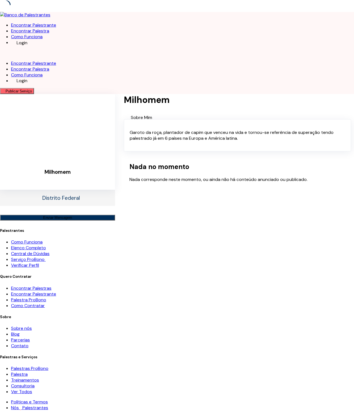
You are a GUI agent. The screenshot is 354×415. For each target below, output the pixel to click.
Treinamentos (25, 380)
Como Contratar (28, 305)
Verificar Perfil (25, 265)
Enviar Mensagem (57, 218)
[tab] (242, 117)
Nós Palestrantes (29, 408)
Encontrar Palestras (31, 288)
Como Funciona (27, 37)
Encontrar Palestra (30, 31)
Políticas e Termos (29, 402)
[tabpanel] (237, 135)
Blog (15, 334)
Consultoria (23, 386)
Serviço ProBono (28, 259)
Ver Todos (21, 392)
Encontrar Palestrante (33, 25)
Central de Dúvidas (30, 253)
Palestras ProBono (29, 368)
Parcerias (20, 340)
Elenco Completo (28, 248)
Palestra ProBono (28, 300)
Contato (19, 346)
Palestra (19, 374)
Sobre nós (21, 328)
